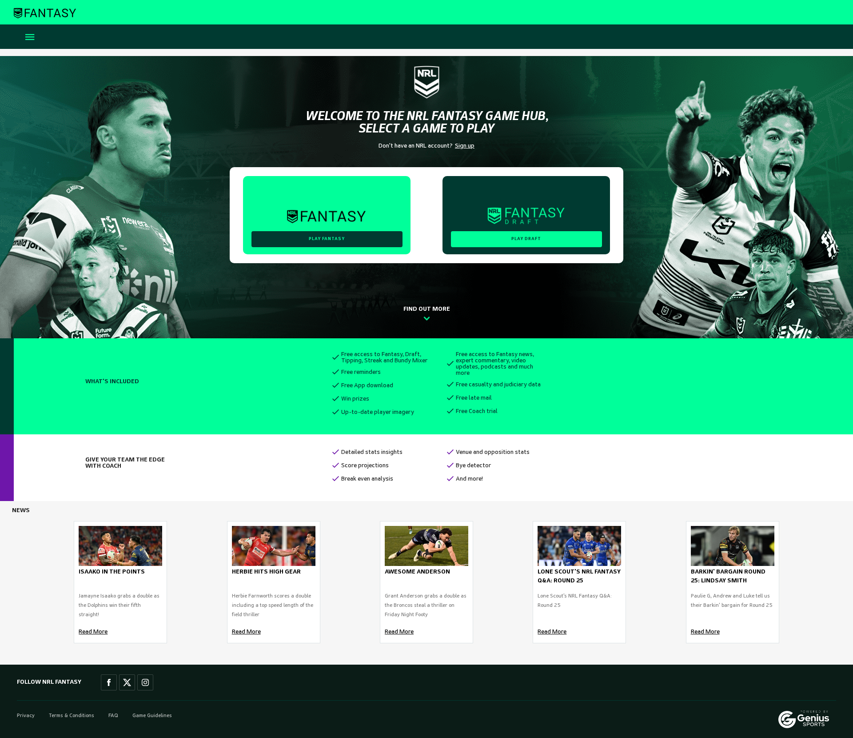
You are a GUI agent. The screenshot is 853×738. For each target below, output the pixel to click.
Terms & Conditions (71, 715)
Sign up (464, 146)
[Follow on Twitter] (127, 682)
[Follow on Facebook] (109, 682)
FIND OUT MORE (426, 309)
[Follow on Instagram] (145, 682)
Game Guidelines (152, 715)
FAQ (113, 715)
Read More (93, 632)
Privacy (26, 715)
